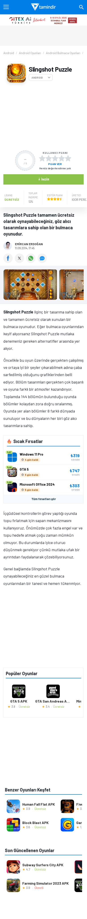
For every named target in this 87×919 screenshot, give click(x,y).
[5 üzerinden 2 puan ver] (49, 158)
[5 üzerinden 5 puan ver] (68, 158)
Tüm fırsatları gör (43, 499)
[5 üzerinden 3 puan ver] (55, 158)
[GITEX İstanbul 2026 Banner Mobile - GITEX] (43, 20)
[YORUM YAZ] (42, 261)
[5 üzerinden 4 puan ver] (61, 158)
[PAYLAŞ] (9, 261)
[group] (43, 286)
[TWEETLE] (20, 261)
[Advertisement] (43, 116)
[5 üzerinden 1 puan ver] (42, 158)
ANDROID (37, 77)
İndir (43, 179)
